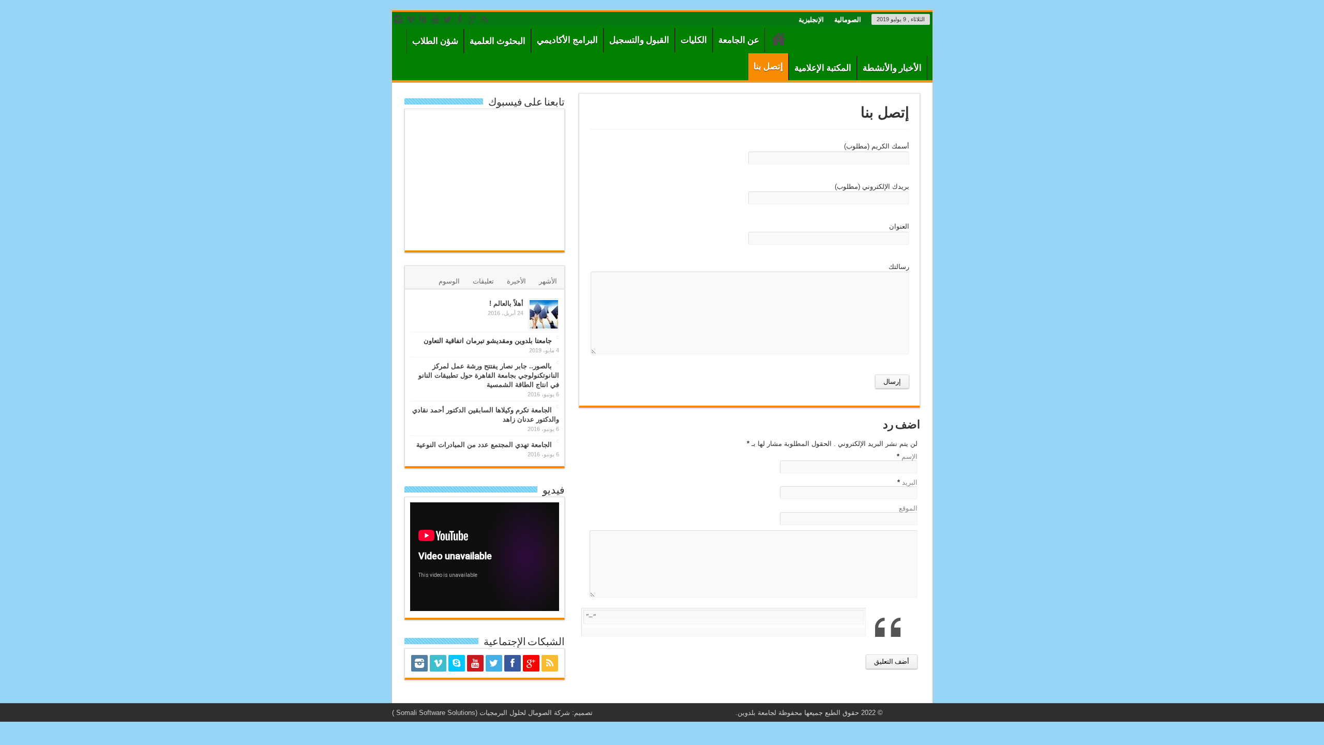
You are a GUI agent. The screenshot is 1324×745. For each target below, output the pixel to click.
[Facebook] (460, 19)
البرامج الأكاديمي (567, 40)
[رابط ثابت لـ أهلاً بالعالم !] (544, 314)
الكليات (694, 40)
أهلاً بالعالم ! (506, 303)
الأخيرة (516, 281)
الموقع (908, 508)
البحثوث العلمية (497, 41)
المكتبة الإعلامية (822, 68)
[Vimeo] (410, 19)
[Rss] (485, 19)
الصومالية (847, 19)
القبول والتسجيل (639, 40)
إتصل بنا (768, 66)
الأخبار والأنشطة (892, 68)
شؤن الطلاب (435, 41)
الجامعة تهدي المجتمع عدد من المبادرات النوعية (484, 445)
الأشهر (548, 281)
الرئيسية (779, 41)
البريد (909, 482)
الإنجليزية (811, 19)
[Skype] (423, 19)
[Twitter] (448, 19)
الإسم (909, 456)
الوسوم (449, 281)
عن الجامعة (738, 40)
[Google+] (473, 19)
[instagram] (398, 19)
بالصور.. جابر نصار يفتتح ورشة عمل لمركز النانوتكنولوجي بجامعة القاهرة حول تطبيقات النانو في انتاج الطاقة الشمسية (488, 375)
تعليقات (483, 281)
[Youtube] (435, 19)
